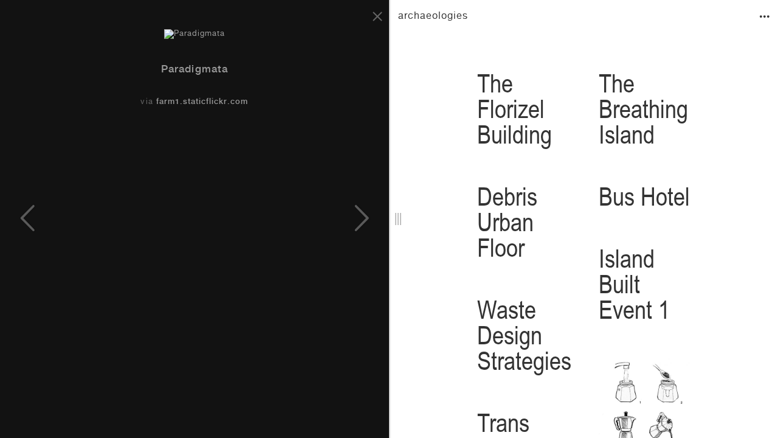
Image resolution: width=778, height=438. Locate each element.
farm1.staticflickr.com (202, 102)
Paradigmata (194, 70)
